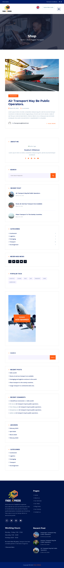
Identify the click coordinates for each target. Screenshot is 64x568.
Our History (37, 509)
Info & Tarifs (5, 1)
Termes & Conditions (52, 1)
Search (13, 353)
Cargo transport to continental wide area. (22, 385)
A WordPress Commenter (17, 401)
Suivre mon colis (48, 7)
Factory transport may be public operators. (48, 541)
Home (22, 40)
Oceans (19, 278)
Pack (25, 278)
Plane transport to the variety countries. (29, 214)
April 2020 (13, 431)
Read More (52, 123)
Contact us (37, 512)
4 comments (25, 108)
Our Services (38, 501)
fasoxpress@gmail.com (21, 123)
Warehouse (12, 282)
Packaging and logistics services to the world (23, 379)
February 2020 (14, 438)
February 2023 (14, 428)
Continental (13, 233)
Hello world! (13, 373)
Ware (44, 278)
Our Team (37, 503)
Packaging (13, 239)
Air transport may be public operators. (29, 102)
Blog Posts (37, 506)
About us (37, 498)
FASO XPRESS (37, 565)
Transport (13, 95)
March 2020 (13, 434)
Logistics (12, 236)
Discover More (10, 547)
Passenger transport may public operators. (48, 533)
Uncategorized (14, 244)
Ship (31, 278)
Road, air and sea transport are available (29, 204)
